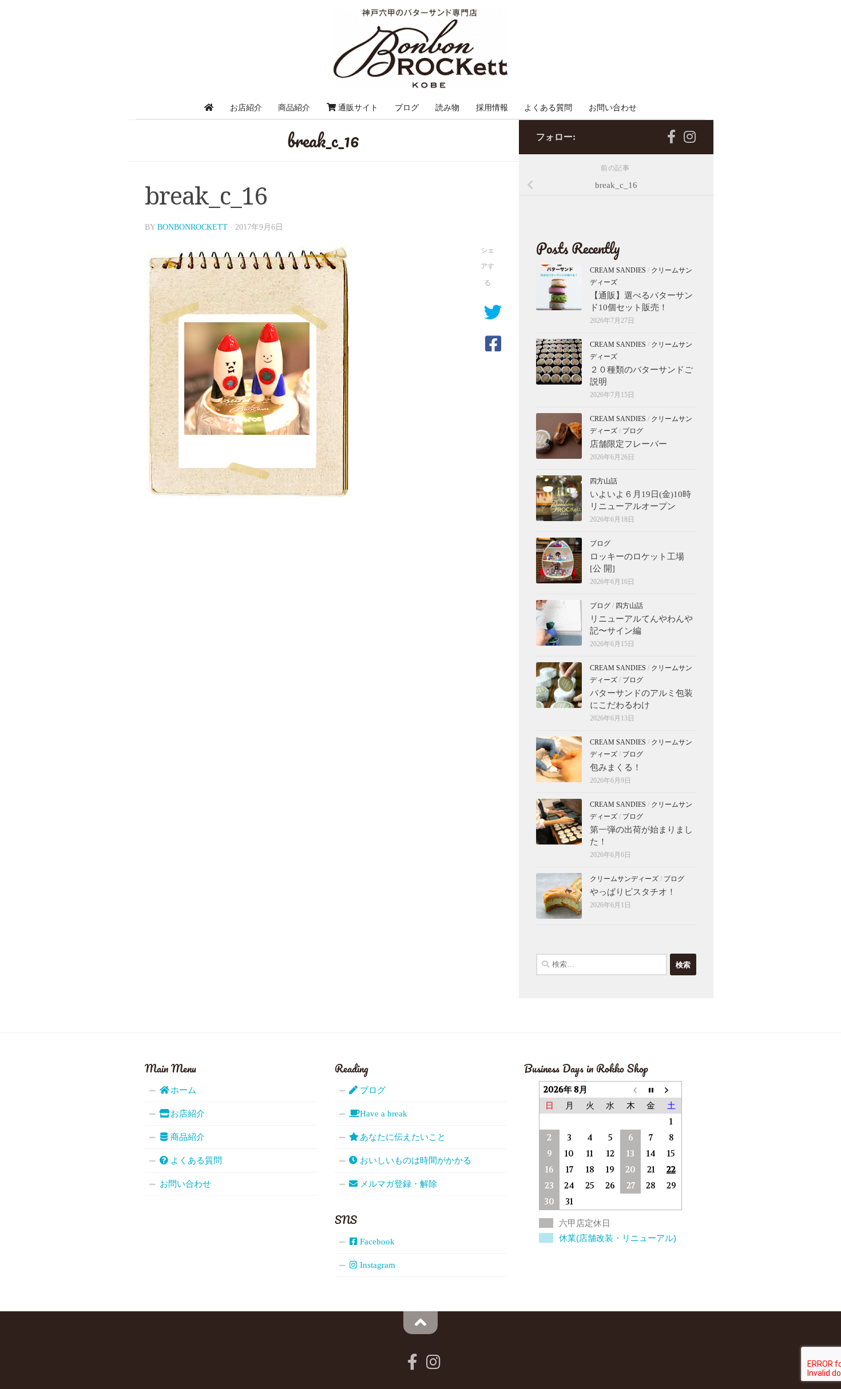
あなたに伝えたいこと (402, 1137)
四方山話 (603, 481)
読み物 (447, 107)
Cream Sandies (618, 270)
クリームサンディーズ (624, 879)
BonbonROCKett (192, 227)
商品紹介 (294, 107)
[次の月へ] (671, 1090)
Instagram (376, 1265)
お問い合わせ (613, 107)
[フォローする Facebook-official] (671, 136)
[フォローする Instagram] (689, 136)
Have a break (382, 1113)
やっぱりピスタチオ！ (633, 891)
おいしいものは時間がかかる (414, 1160)
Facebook (376, 1241)
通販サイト (357, 107)
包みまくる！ (615, 767)
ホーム (182, 1090)
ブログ (407, 107)
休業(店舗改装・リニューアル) (617, 1238)
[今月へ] (651, 1090)
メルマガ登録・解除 (397, 1183)
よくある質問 (548, 107)
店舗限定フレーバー (628, 444)
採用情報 (492, 107)
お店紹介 (246, 107)
